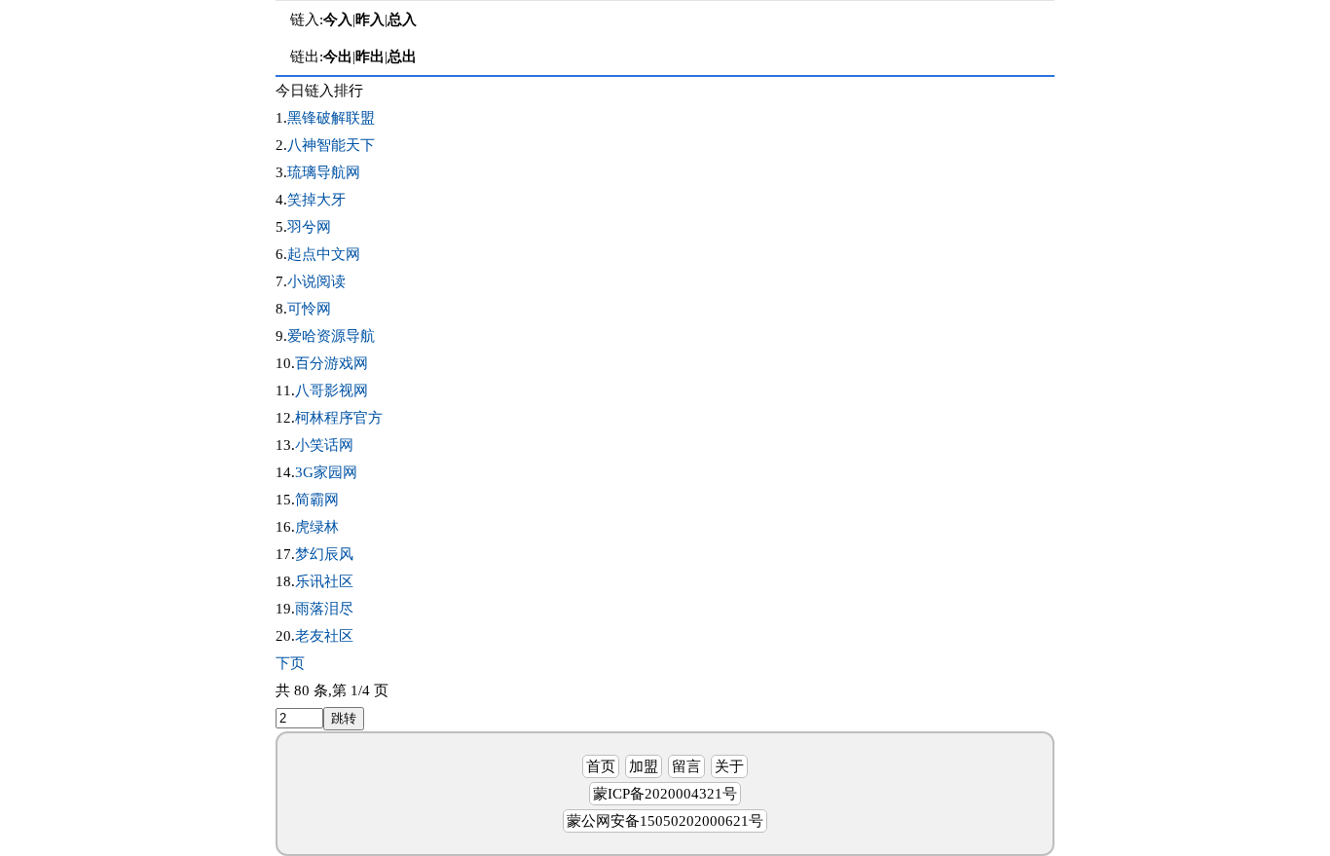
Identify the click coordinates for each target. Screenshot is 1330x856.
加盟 (643, 766)
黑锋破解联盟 (331, 118)
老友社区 (324, 636)
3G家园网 (326, 472)
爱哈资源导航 (331, 336)
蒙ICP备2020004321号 (665, 793)
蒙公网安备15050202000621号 (665, 821)
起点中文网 (323, 254)
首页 (600, 766)
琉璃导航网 (323, 172)
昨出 (370, 56)
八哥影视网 (331, 390)
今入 (337, 19)
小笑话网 (324, 445)
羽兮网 (309, 227)
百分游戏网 (331, 363)
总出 (402, 56)
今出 (337, 56)
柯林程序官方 (339, 418)
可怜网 (309, 308)
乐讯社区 (324, 581)
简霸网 (317, 499)
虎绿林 (317, 527)
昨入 (370, 19)
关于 (729, 766)
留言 (686, 766)
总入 (402, 19)
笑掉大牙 (316, 199)
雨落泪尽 (324, 608)
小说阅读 (316, 281)
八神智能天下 (331, 145)
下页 (290, 663)
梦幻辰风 (324, 554)
